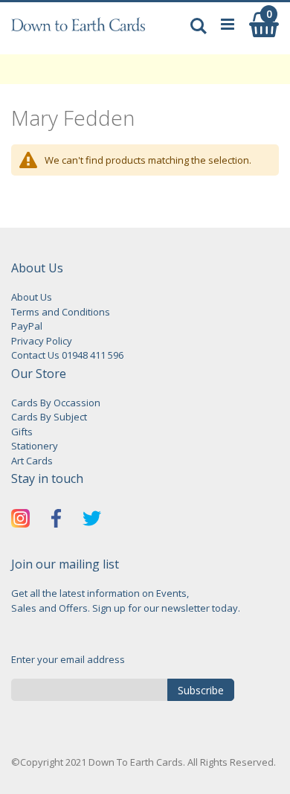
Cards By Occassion (55, 402)
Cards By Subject (49, 416)
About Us (31, 297)
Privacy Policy (41, 341)
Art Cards (32, 460)
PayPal (26, 326)
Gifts (22, 431)
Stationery (34, 445)
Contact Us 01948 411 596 (67, 355)
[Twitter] (92, 520)
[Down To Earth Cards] (78, 32)
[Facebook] (56, 520)
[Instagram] (20, 520)
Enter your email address (68, 659)
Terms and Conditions (60, 311)
